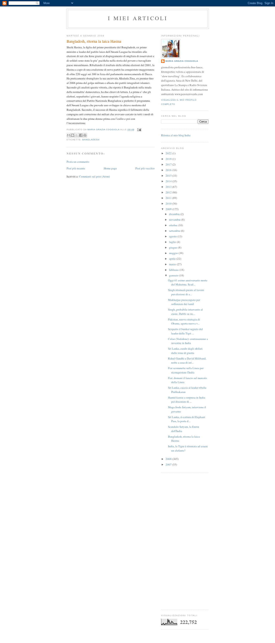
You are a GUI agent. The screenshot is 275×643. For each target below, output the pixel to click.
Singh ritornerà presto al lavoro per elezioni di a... (186, 292)
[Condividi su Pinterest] (85, 135)
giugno (173, 247)
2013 (169, 187)
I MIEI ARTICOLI (138, 18)
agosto (173, 236)
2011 (169, 198)
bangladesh (90, 139)
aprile (172, 259)
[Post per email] (138, 129)
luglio (173, 242)
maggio (174, 253)
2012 (169, 192)
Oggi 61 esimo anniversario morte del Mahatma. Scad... (187, 282)
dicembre (174, 214)
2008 (169, 459)
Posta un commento (78, 162)
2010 (169, 203)
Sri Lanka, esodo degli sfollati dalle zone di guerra (185, 351)
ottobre (173, 225)
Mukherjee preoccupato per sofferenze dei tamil (184, 302)
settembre (175, 231)
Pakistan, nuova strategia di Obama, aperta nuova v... (184, 321)
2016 (169, 170)
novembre (175, 219)
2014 (169, 181)
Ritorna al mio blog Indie (176, 135)
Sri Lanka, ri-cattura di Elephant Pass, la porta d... (186, 419)
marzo (173, 264)
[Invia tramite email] (68, 135)
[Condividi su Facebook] (81, 135)
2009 (169, 209)
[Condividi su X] (77, 135)
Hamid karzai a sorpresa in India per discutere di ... (186, 400)
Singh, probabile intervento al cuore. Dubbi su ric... (185, 312)
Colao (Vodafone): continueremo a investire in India (188, 341)
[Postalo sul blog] (72, 135)
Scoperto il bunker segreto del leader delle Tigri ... (185, 331)
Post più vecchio (145, 168)
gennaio (174, 275)
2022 (169, 153)
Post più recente (76, 168)
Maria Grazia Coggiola (181, 61)
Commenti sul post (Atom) (94, 176)
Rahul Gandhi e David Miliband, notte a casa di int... (187, 360)
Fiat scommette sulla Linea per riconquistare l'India (185, 370)
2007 (169, 464)
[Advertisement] (184, 541)
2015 (169, 175)
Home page (110, 168)
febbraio (174, 270)
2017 (169, 164)
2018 (169, 159)
